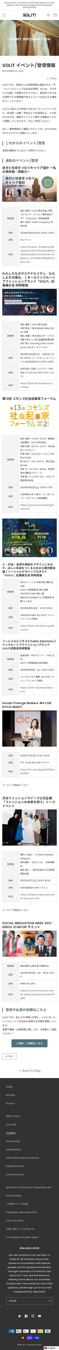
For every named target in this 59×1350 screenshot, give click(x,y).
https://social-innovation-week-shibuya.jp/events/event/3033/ (37, 994)
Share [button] (53, 78)
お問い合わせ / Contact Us (20, 1228)
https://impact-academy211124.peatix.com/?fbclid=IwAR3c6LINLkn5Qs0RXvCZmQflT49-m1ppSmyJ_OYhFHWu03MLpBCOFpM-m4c (37, 254)
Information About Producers (22, 1157)
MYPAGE (10, 1095)
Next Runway (13, 1141)
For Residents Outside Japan (22, 1237)
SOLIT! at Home (14, 1220)
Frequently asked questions (21, 1212)
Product (10, 1103)
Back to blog (31, 1070)
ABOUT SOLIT (13, 1116)
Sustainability (13, 1149)
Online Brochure (15, 1174)
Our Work (11, 1124)
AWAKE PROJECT (15, 1166)
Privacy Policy (13, 1195)
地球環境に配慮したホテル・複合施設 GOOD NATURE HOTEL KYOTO (37, 372)
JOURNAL (11, 1132)
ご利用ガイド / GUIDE (17, 1203)
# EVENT (9, 1056)
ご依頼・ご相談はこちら (29, 1043)
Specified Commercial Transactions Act (29, 1187)
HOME (9, 1086)
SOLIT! (24, 1345)
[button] (3, 15)
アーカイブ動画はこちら (15, 785)
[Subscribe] (49, 1300)
